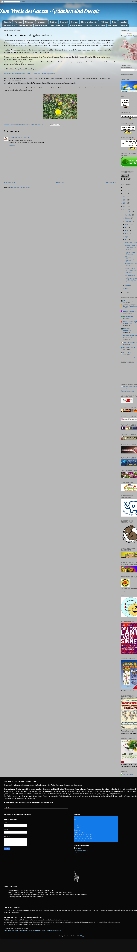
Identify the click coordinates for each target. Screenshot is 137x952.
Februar (127, 286)
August (127, 224)
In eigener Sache (41, 25)
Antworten (12, 146)
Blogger (82, 936)
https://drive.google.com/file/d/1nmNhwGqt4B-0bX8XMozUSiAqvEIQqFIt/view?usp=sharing (32, 930)
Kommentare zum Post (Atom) (20, 187)
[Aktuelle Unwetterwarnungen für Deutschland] (83, 853)
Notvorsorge (100, 25)
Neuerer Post (9, 182)
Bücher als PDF (9, 25)
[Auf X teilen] (55, 125)
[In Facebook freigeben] (57, 125)
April (127, 237)
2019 (125, 194)
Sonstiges (124, 25)
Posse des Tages (76, 25)
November (128, 215)
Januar (127, 289)
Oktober (127, 218)
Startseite (7, 22)
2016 (125, 203)
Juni (126, 230)
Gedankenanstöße (25, 25)
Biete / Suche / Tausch (58, 25)
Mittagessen (29, 22)
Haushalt (89, 25)
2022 (125, 187)
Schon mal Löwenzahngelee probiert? (130, 259)
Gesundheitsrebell (129, 353)
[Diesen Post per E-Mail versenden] (51, 125)
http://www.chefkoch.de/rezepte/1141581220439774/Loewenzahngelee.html (29, 73)
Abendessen (42, 22)
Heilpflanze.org (128, 316)
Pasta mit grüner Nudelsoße (130, 253)
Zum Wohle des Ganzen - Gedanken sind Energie (50, 11)
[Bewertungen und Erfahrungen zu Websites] (127, 774)
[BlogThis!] (53, 125)
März (127, 240)
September (128, 221)
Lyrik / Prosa (112, 25)
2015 (125, 206)
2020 (125, 191)
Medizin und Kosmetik (89, 22)
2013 (125, 292)
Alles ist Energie (128, 301)
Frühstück (18, 22)
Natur (114, 22)
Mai (126, 234)
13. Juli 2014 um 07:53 (22, 137)
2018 (125, 197)
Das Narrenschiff (130, 275)
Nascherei (64, 22)
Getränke (53, 22)
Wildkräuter (105, 22)
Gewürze (74, 22)
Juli (126, 227)
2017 (125, 200)
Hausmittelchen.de (129, 348)
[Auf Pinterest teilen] (59, 125)
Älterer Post (111, 182)
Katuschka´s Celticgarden (127, 329)
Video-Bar (123, 22)
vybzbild (12, 137)
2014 (125, 209)
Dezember (128, 212)
